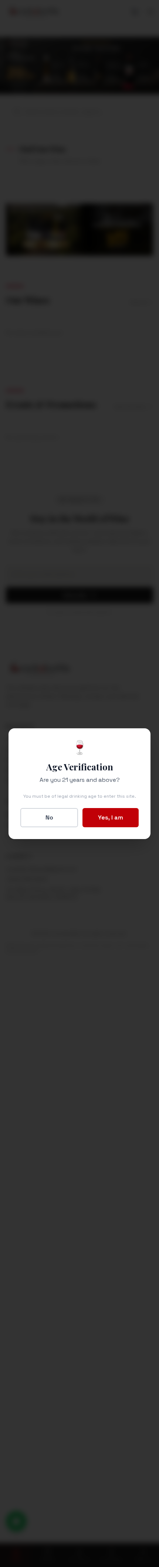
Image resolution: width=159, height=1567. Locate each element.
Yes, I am (110, 817)
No (49, 817)
